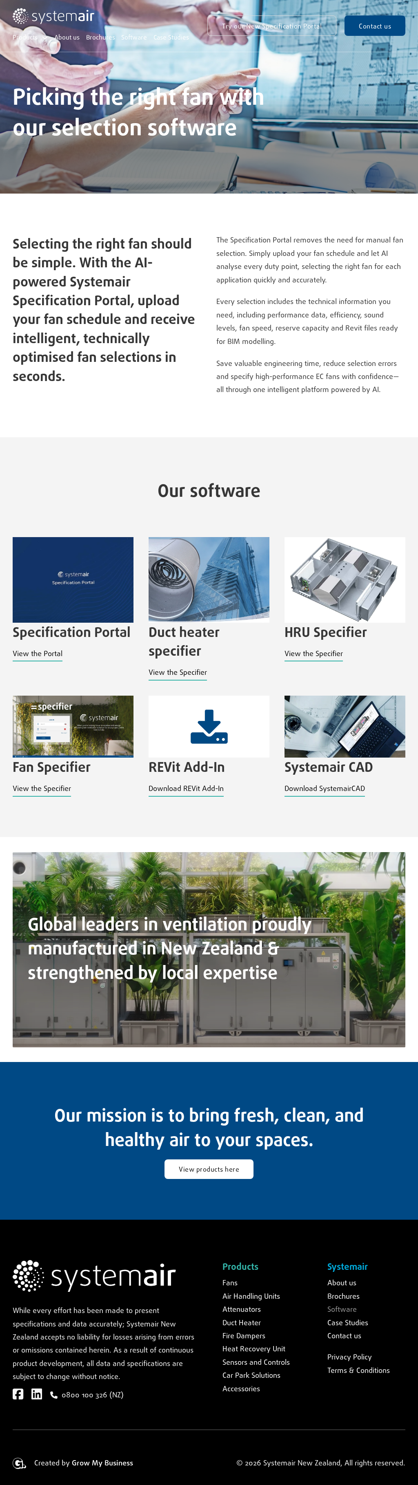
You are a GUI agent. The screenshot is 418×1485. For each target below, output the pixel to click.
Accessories (241, 1389)
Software (134, 38)
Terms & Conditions (358, 1371)
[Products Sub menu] (45, 38)
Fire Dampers (243, 1336)
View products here (209, 1169)
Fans (230, 1283)
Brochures (100, 38)
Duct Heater (241, 1323)
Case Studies (171, 38)
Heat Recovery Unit (253, 1349)
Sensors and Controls (256, 1362)
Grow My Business (102, 1463)
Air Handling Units (251, 1296)
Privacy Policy (349, 1357)
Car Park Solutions (251, 1375)
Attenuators (241, 1309)
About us (67, 38)
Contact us (375, 26)
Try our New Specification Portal (272, 26)
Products (25, 38)
